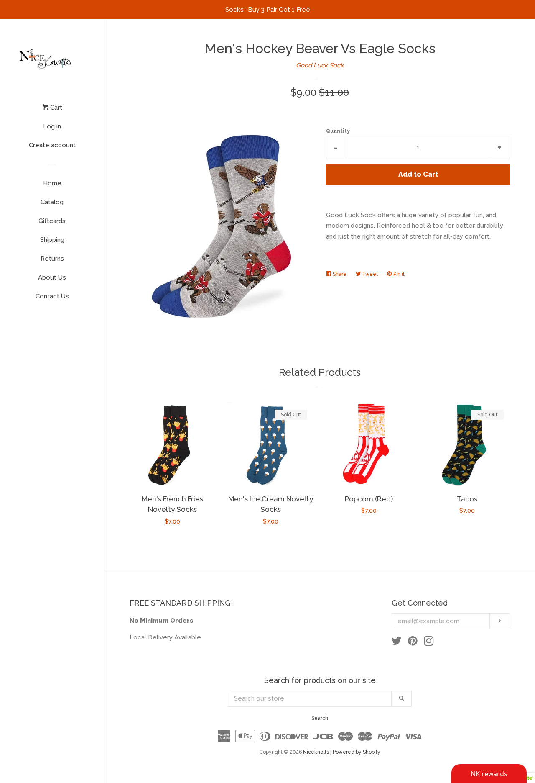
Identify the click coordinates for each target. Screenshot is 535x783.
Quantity (338, 131)
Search (319, 718)
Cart (55, 107)
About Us (52, 277)
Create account (52, 145)
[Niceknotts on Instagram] (429, 643)
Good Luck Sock (320, 65)
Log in (52, 126)
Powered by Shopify (356, 752)
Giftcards (52, 221)
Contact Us (52, 296)
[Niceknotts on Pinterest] (413, 643)
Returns (52, 258)
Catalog (52, 202)
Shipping (52, 240)
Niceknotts (316, 752)
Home (52, 183)
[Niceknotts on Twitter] (397, 643)
